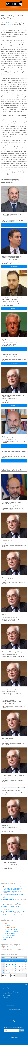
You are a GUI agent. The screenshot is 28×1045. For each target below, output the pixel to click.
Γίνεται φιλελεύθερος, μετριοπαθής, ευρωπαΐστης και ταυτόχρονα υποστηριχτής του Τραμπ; (12, 890)
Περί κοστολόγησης (7, 738)
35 (3, 970)
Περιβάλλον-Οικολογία (11, 929)
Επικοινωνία (6, 995)
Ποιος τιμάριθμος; (7, 578)
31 (3, 962)
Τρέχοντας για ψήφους (9, 540)
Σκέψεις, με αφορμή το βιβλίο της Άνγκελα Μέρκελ (12, 215)
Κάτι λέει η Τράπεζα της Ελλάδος (12, 652)
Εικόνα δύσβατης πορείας (9, 354)
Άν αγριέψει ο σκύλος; (14, 900)
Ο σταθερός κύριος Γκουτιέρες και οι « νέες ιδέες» (14, 903)
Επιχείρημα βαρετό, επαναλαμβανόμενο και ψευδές (11, 701)
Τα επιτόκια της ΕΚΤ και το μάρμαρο (13, 775)
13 (15, 966)
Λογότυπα (5, 997)
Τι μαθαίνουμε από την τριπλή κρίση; (13, 340)
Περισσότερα (14, 225)
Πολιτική (7, 925)
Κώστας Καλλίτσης (7, 23)
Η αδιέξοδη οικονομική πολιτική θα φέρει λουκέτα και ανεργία (12, 298)
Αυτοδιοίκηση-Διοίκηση (11, 931)
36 (3, 972)
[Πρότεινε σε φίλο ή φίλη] (26, 27)
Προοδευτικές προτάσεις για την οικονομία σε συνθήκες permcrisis (12, 257)
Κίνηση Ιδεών (8, 937)
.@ (15, 1009)
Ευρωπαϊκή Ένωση (10, 935)
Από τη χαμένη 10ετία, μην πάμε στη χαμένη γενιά (13, 395)
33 (3, 966)
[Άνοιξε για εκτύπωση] (23, 27)
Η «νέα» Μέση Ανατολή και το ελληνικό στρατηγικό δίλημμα (15, 896)
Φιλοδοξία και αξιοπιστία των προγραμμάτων (11, 503)
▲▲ (26, 984)
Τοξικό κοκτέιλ (6, 615)
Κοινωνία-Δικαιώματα (11, 933)
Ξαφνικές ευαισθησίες (9, 689)
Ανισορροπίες (6, 825)
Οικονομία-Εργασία (10, 927)
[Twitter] (14, 1021)
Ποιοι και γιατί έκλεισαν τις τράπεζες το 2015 (13, 787)
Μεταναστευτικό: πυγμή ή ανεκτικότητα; (14, 912)
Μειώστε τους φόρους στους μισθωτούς (14, 451)
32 (3, 964)
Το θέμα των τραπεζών (9, 862)
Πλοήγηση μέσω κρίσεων (9, 437)
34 (3, 968)
